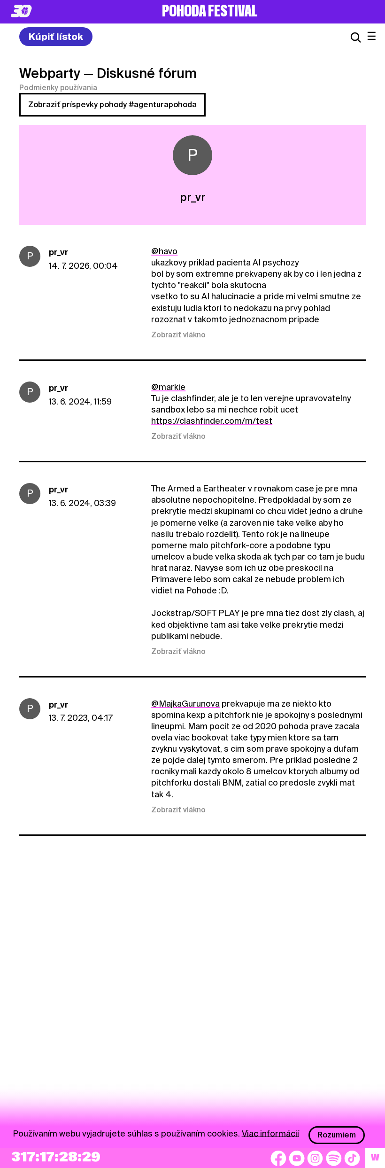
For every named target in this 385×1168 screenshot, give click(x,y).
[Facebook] (278, 1158)
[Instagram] (315, 1158)
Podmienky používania (58, 88)
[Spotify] (334, 1158)
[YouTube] (297, 1158)
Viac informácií (270, 1133)
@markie (168, 387)
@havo (164, 251)
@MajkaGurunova (185, 704)
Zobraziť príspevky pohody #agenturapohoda (112, 104)
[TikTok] (352, 1158)
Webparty (49, 73)
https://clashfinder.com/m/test (211, 421)
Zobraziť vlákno (178, 335)
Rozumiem (336, 1134)
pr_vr (58, 252)
